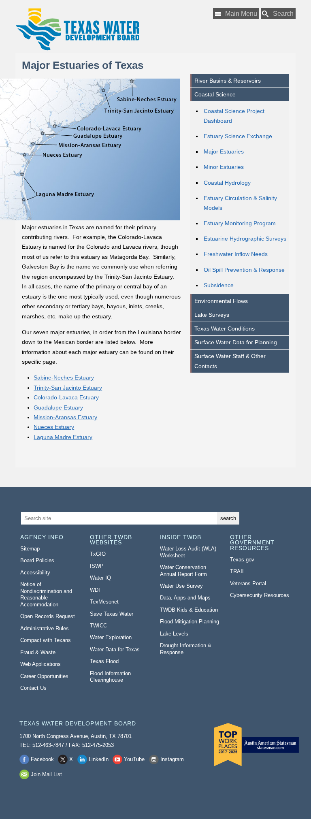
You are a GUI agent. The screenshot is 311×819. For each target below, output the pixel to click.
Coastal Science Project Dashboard (234, 116)
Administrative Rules (44, 628)
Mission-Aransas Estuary (65, 417)
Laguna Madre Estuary (63, 437)
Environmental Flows (221, 301)
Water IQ (100, 578)
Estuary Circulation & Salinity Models (240, 203)
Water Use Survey (181, 586)
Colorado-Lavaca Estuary (66, 397)
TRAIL (237, 571)
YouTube (134, 759)
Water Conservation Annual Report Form (183, 570)
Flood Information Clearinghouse (110, 676)
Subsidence (219, 285)
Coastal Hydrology (227, 182)
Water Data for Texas (115, 649)
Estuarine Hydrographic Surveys (245, 238)
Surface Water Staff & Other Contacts (230, 361)
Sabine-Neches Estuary (64, 377)
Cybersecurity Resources (259, 595)
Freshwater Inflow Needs (236, 254)
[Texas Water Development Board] (77, 29)
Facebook (42, 759)
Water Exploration (111, 637)
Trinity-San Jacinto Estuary (68, 387)
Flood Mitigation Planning (189, 622)
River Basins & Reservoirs (227, 80)
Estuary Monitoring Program (240, 223)
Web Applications (40, 664)
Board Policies (37, 560)
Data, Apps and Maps (185, 598)
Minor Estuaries (224, 167)
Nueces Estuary (54, 427)
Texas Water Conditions (224, 328)
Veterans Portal (248, 583)
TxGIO (98, 554)
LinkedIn (99, 759)
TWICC (98, 626)
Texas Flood (104, 661)
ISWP (97, 566)
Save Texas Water (111, 614)
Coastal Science (215, 94)
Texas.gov (242, 560)
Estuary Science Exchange (238, 136)
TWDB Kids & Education (189, 610)
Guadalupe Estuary (58, 407)
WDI (95, 590)
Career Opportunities (44, 676)
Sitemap (30, 549)
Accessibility (35, 572)
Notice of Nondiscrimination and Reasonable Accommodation (46, 594)
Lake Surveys (211, 314)
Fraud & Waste (37, 652)
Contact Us (33, 688)
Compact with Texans (45, 640)
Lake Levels (174, 634)
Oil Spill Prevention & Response (244, 270)
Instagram (172, 759)
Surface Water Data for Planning (235, 342)
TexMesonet (104, 602)
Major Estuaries (224, 151)
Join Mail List (46, 774)
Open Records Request (47, 616)
